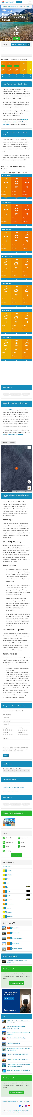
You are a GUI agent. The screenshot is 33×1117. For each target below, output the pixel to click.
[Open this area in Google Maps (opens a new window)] (4, 490)
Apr (16, 770)
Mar (12, 770)
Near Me (14, 44)
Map (17, 38)
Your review (6, 738)
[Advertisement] (16, 373)
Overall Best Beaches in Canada (11, 784)
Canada (21, 6)
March (8, 879)
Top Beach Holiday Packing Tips (16, 1038)
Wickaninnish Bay (17, 938)
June (9, 891)
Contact (27, 1110)
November (9, 912)
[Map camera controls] (29, 482)
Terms (30, 491)
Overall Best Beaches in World (10, 791)
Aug (17, 63)
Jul (9, 63)
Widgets (13, 1112)
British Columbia (15, 394)
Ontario (25, 394)
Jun (24, 770)
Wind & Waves (11, 172)
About (19, 1110)
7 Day (4, 172)
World (4, 6)
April (7, 883)
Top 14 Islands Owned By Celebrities (17, 1054)
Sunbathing (5, 732)
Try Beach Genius (17, 983)
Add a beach (23, 1112)
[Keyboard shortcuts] (13, 491)
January (9, 870)
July (9, 895)
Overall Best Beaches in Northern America (13, 787)
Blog (4, 1016)
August (9, 899)
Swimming (20, 728)
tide (22, 122)
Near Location (22, 44)
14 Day (25, 172)
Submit (5, 755)
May (20, 770)
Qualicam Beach (17, 948)
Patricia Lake (16, 933)
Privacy (8, 1112)
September (10, 904)
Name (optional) (7, 714)
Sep (24, 63)
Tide (19, 172)
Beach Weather (13, 1110)
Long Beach (15, 943)
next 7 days (24, 119)
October (8, 908)
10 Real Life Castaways (13, 1043)
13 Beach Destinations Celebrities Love (18, 1070)
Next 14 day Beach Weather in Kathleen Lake (15, 404)
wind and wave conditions (10, 122)
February (9, 874)
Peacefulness (21, 732)
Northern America (12, 6)
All (28, 44)
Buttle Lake (15, 928)
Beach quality (6, 728)
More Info (17, 855)
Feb (8, 770)
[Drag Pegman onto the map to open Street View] (29, 488)
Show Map (4, 442)
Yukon (27, 6)
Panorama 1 (12, 442)
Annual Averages (7, 866)
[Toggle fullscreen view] (29, 447)
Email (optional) (6, 721)
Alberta (6, 394)
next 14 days (6, 124)
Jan (5, 770)
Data (23, 1110)
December (10, 916)
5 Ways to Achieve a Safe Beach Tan (17, 1059)
